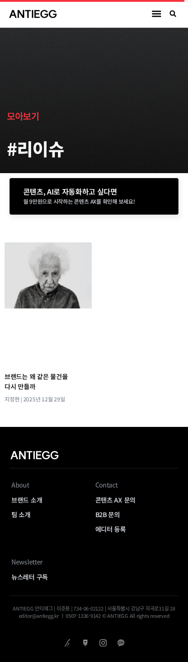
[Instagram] (103, 642)
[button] (156, 13)
